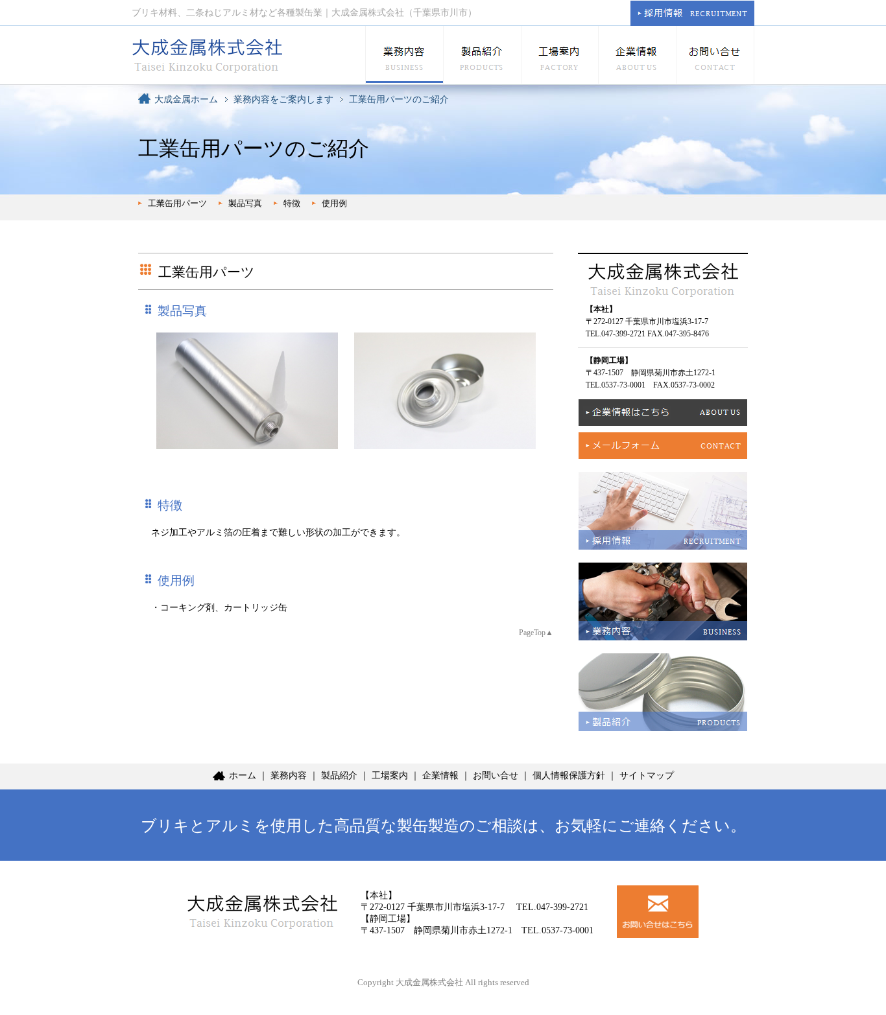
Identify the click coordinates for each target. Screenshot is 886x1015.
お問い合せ (495, 775)
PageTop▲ (536, 632)
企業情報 (440, 775)
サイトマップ (646, 775)
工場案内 (390, 775)
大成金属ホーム (186, 99)
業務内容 (288, 775)
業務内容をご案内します (283, 99)
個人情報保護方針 (569, 775)
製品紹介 (339, 775)
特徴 (291, 203)
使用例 (334, 203)
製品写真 (245, 203)
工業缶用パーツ (177, 203)
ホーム (242, 775)
